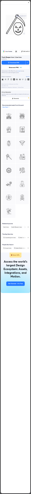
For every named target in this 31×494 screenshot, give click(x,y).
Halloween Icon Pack (13, 84)
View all (27, 76)
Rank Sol (5, 59)
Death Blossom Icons (16, 227)
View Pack (5, 107)
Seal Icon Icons (23, 237)
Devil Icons (6, 227)
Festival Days (21, 87)
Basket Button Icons (20, 248)
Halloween (14, 87)
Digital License (15, 72)
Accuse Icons (8, 248)
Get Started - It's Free (15, 283)
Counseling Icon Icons (10, 237)
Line (7, 85)
